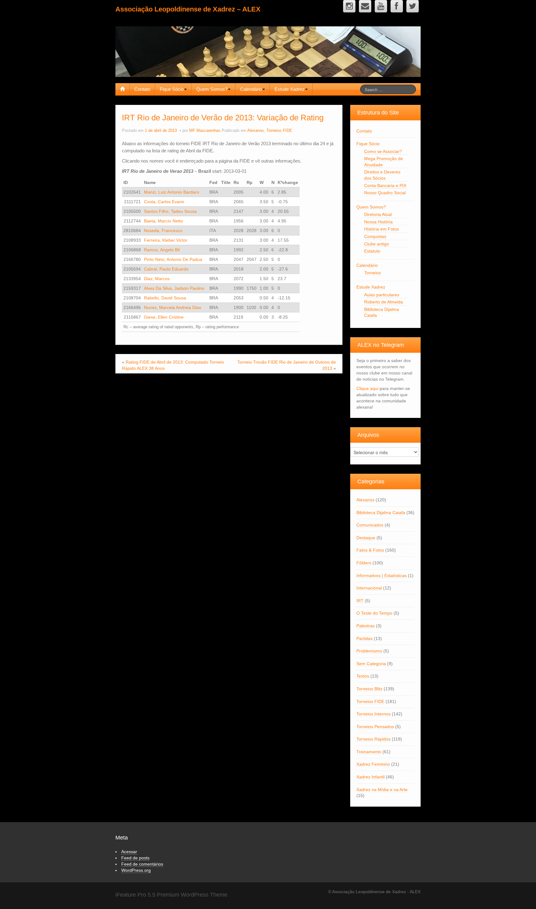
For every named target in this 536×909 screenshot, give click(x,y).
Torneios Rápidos (373, 739)
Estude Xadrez (290, 89)
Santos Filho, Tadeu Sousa (170, 211)
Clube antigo (376, 243)
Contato (142, 89)
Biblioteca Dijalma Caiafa (380, 512)
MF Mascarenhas (205, 130)
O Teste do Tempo (374, 613)
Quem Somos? (211, 89)
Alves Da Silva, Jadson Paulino (174, 288)
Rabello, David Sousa (165, 297)
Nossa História (378, 221)
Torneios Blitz (369, 688)
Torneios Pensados (375, 726)
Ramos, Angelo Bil (162, 249)
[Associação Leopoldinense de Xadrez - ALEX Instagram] (349, 6)
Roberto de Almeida (383, 301)
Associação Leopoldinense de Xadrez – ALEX (188, 9)
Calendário (251, 89)
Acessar (129, 851)
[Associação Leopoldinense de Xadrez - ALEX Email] (365, 6)
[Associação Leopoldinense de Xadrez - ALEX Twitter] (412, 6)
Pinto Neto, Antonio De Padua (173, 259)
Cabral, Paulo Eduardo (166, 268)
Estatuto (372, 251)
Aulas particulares (381, 294)
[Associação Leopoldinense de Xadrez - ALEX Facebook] (397, 6)
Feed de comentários (142, 864)
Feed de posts (135, 857)
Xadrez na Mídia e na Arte (382, 789)
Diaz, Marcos (157, 278)
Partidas (364, 638)
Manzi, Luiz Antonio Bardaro (171, 192)
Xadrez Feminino (373, 764)
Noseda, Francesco (163, 230)
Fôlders (363, 562)
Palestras (365, 625)
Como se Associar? (383, 151)
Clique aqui (367, 388)
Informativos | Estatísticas (381, 575)
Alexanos (255, 130)
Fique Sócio (172, 89)
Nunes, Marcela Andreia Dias (172, 307)
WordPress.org (136, 870)
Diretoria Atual (378, 214)
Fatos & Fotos (370, 550)
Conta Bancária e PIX (385, 185)
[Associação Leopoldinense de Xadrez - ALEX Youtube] (381, 6)
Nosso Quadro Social (385, 192)
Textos (362, 676)
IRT (360, 600)
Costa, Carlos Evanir (164, 201)
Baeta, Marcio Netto (163, 220)
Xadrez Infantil (370, 776)
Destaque (365, 537)
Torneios (372, 272)
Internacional (369, 587)
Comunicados (369, 524)
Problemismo (369, 650)
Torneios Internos (373, 713)
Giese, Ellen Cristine (164, 317)
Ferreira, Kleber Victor (165, 240)
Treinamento (368, 751)
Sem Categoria (371, 663)
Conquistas (375, 236)
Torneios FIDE (279, 130)
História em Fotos (381, 228)
